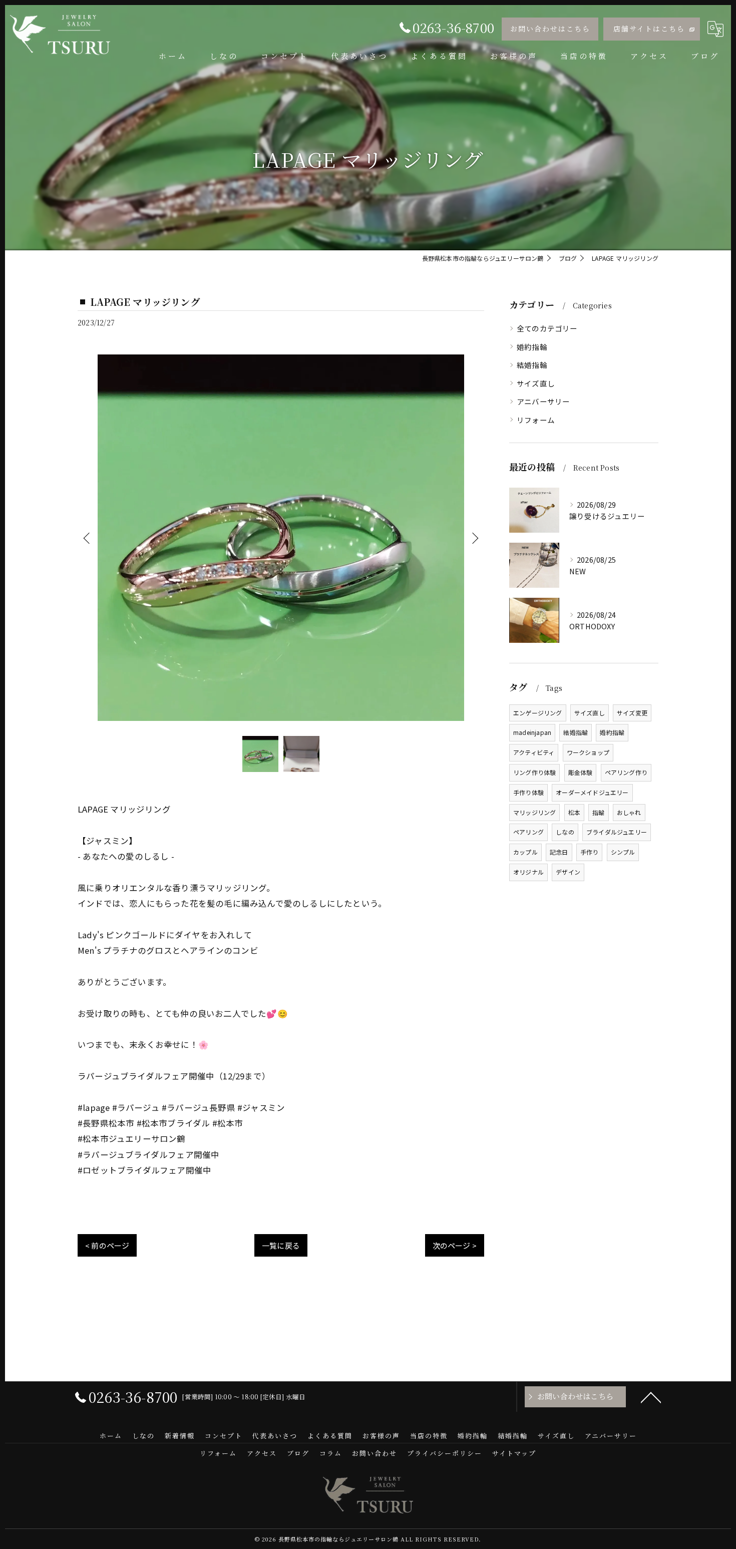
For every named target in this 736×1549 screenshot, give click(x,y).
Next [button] (474, 538)
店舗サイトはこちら (649, 29)
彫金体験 (580, 772)
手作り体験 (528, 792)
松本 (574, 812)
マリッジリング (534, 812)
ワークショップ (588, 752)
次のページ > (455, 1245)
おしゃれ (629, 812)
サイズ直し (536, 383)
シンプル (623, 852)
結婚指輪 (532, 364)
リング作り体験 (534, 772)
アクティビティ (533, 752)
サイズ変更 (632, 712)
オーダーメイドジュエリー (592, 792)
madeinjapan (532, 732)
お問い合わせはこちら (550, 29)
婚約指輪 (532, 346)
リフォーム (536, 420)
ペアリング (528, 832)
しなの (565, 832)
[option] (281, 537)
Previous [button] (88, 538)
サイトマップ (514, 1453)
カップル (525, 852)
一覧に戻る (281, 1245)
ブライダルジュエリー (616, 832)
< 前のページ (107, 1245)
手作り (589, 852)
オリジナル (528, 872)
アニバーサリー (543, 401)
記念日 (559, 852)
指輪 (598, 812)
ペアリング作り (626, 772)
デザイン (568, 872)
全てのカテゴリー (547, 328)
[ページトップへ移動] (651, 1397)
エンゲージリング (537, 712)
